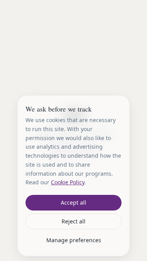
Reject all (73, 221)
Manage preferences (73, 240)
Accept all (73, 202)
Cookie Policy (67, 182)
